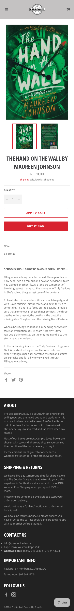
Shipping (24, 179)
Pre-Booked (17, 607)
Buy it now (36, 226)
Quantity (9, 190)
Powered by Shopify (32, 607)
